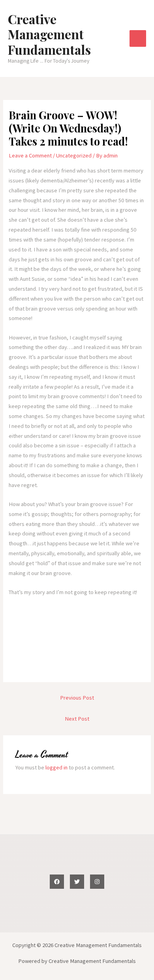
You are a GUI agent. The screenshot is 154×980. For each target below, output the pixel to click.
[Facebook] (57, 882)
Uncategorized (74, 155)
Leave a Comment (30, 155)
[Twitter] (77, 882)
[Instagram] (97, 882)
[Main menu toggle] (138, 38)
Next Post (77, 718)
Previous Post (77, 697)
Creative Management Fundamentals (49, 34)
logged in (56, 767)
